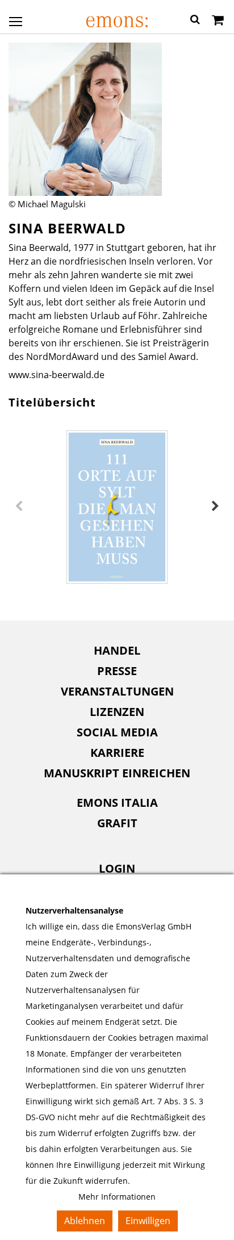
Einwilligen (148, 1220)
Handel (117, 650)
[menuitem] (117, 650)
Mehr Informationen (117, 1196)
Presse (117, 670)
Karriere (117, 752)
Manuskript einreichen (117, 773)
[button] (195, 21)
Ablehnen (84, 1220)
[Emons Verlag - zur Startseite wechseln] (116, 21)
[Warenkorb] (217, 21)
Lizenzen (117, 711)
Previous (18, 506)
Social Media (117, 732)
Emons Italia (117, 802)
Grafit (117, 823)
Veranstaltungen (117, 691)
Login (117, 868)
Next (215, 506)
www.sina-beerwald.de (57, 374)
